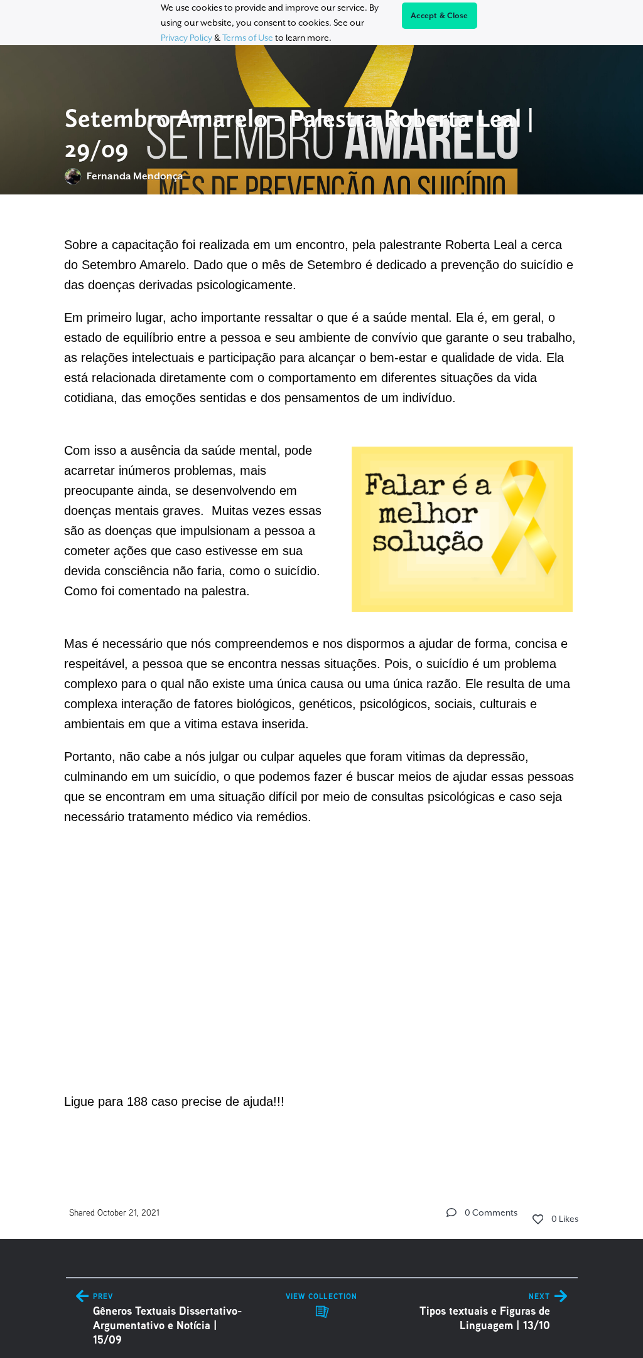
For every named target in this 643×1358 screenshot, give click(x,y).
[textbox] (321, 681)
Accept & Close (439, 15)
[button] (451, 1212)
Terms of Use (247, 38)
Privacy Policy (186, 38)
